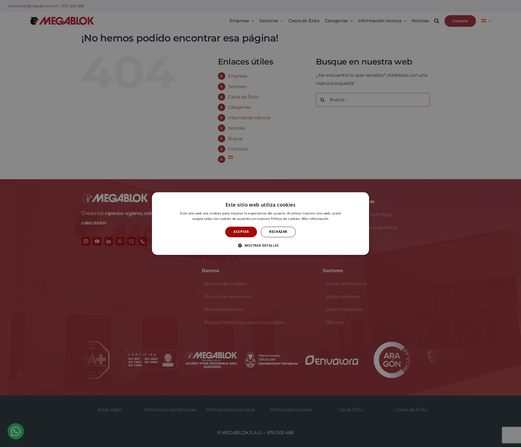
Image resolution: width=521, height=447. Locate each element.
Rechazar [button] (278, 232)
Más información (315, 218)
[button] (260, 245)
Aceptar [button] (241, 232)
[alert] (260, 223)
